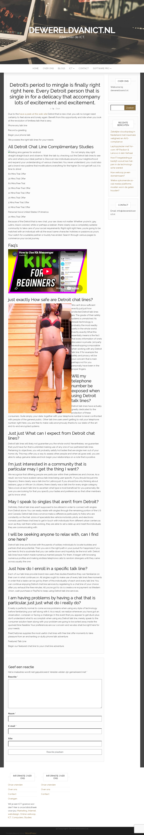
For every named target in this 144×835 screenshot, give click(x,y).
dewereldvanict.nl (72, 30)
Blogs (61, 68)
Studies (28, 817)
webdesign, (14, 814)
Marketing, (22, 810)
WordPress (30, 833)
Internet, (32, 810)
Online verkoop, (28, 814)
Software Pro (101, 68)
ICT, (10, 817)
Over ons (48, 68)
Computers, (18, 817)
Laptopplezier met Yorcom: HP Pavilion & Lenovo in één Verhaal (122, 149)
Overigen (12, 798)
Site (10, 738)
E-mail (12, 726)
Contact (84, 68)
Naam (12, 713)
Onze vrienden (15, 785)
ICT (71, 68)
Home (36, 68)
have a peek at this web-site (33, 114)
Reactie (13, 677)
